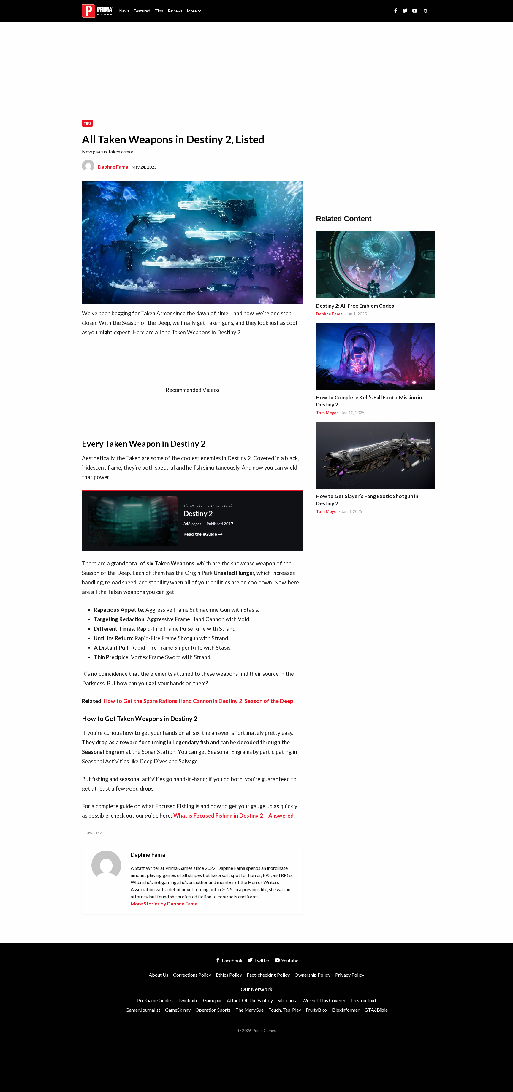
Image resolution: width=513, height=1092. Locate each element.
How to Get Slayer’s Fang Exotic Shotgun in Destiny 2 (367, 499)
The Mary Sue (249, 1009)
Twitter (261, 960)
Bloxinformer (346, 1009)
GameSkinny (178, 1009)
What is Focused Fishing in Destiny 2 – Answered (233, 815)
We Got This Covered (324, 1000)
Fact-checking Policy (268, 974)
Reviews (175, 11)
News (124, 11)
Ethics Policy (229, 974)
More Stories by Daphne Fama (164, 903)
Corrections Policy (192, 974)
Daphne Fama (113, 166)
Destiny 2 (94, 833)
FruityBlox (316, 1009)
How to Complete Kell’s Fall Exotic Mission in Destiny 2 (369, 401)
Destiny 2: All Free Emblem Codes (355, 306)
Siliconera (287, 1000)
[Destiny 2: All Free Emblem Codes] (375, 265)
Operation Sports (213, 1009)
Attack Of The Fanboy (250, 1000)
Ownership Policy (312, 974)
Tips (159, 11)
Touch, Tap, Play (284, 1009)
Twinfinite (188, 1000)
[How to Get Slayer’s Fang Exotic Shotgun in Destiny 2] (375, 456)
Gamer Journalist (143, 1009)
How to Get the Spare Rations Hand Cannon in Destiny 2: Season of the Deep (198, 701)
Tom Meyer (327, 412)
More (197, 13)
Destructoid (363, 1000)
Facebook (232, 960)
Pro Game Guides (155, 1000)
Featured (142, 11)
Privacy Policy (349, 974)
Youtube (289, 960)
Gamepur (212, 1000)
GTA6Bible (376, 1009)
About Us (195, 7)
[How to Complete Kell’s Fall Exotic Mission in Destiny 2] (375, 357)
